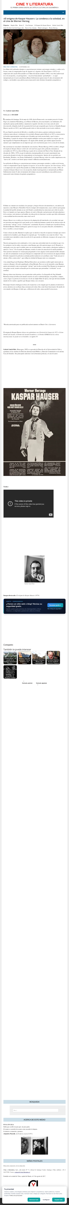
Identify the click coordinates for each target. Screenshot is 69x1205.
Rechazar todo (33, 1199)
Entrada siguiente (41, 683)
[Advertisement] (35, 95)
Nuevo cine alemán (30, 28)
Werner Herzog (53, 28)
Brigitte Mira (14, 25)
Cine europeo (29, 25)
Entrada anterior (27, 683)
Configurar (46, 1199)
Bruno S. (21, 25)
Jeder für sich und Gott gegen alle (13, 28)
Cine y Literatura (12, 67)
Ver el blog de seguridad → (54, 608)
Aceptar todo (59, 1199)
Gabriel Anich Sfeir (57, 25)
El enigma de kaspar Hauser (42, 25)
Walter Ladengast (43, 28)
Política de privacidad (15, 1195)
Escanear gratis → (55, 605)
